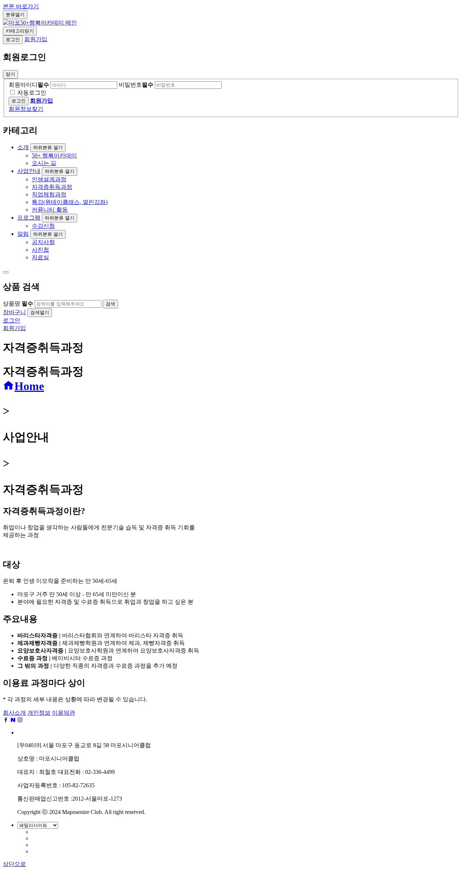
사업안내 (28, 171)
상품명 (18, 303)
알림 (23, 234)
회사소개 (14, 713)
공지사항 (43, 242)
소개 (23, 147)
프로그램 (28, 217)
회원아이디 (29, 85)
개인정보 (39, 713)
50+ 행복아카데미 (54, 155)
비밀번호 (136, 85)
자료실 (40, 257)
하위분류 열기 (48, 147)
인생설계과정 (49, 179)
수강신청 (43, 226)
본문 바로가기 (21, 6)
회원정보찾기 (26, 109)
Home (29, 386)
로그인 (13, 39)
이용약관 (63, 713)
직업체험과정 (49, 194)
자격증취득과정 (52, 187)
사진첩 (40, 250)
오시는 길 (44, 163)
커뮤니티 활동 (50, 210)
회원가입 (35, 39)
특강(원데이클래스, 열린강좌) (70, 202)
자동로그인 (31, 93)
